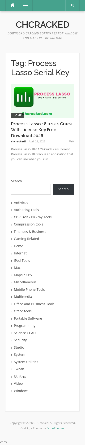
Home (17, 115)
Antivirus (21, 202)
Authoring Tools (26, 209)
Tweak (19, 369)
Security (20, 340)
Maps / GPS (23, 275)
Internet (20, 253)
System (19, 354)
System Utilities (26, 362)
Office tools (23, 311)
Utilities (20, 376)
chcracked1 (18, 141)
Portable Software (28, 318)
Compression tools (28, 224)
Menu (23, 5)
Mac (17, 267)
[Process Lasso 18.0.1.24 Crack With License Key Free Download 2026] (42, 100)
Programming (24, 325)
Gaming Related (26, 238)
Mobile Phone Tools (29, 289)
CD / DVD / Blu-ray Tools (33, 217)
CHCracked (42, 24)
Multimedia (23, 296)
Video (18, 383)
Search (16, 181)
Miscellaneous (25, 282)
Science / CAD (25, 333)
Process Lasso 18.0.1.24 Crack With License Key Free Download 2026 (41, 129)
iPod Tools (22, 260)
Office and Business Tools (34, 304)
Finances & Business (30, 231)
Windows (21, 391)
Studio (19, 347)
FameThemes (55, 428)
